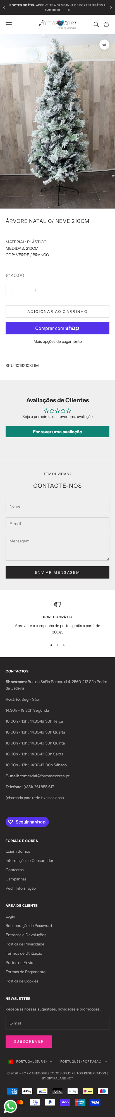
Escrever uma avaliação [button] (57, 431)
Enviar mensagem (57, 572)
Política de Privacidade (25, 944)
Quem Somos (18, 851)
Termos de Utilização (24, 953)
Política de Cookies (22, 981)
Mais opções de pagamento (57, 341)
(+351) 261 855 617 (38, 786)
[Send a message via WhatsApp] (10, 1106)
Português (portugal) (81, 1061)
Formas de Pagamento (25, 971)
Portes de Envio (19, 962)
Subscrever (29, 1041)
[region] (57, 618)
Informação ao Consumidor (29, 860)
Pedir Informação (21, 888)
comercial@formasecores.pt (45, 775)
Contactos (15, 869)
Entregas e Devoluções (26, 934)
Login (10, 916)
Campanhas (16, 879)
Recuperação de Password (29, 925)
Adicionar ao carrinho (57, 311)
